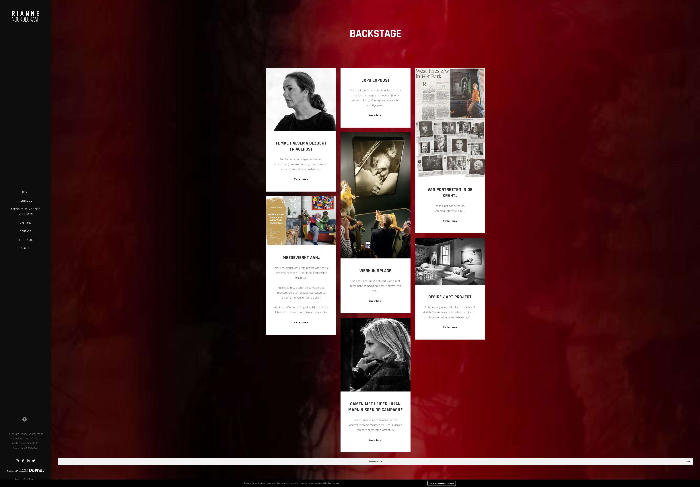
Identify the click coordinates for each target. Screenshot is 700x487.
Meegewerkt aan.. (301, 258)
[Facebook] (22, 460)
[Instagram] (17, 460)
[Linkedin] (28, 460)
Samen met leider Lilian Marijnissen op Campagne (375, 407)
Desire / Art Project (450, 297)
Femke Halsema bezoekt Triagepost (301, 146)
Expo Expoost (375, 80)
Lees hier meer (333, 483)
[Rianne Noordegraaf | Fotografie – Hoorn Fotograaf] (25, 13)
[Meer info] (24, 419)
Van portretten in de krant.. (450, 193)
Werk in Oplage (375, 271)
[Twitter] (33, 460)
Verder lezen (301, 179)
